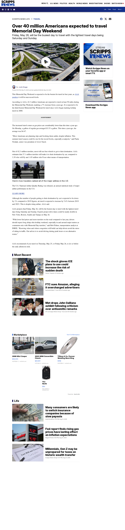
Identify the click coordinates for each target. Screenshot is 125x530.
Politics (63, 3)
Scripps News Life (21, 19)
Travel (36, 19)
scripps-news (9, 9)
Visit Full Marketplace (73, 334)
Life (105, 9)
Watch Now (117, 3)
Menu (44, 3)
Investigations (96, 3)
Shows (107, 3)
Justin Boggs (23, 87)
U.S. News (54, 3)
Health (72, 3)
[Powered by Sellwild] (77, 394)
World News (82, 3)
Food (114, 9)
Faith (109, 9)
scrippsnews (3, 9)
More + (120, 9)
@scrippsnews (14, 9)
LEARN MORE (18, 193)
